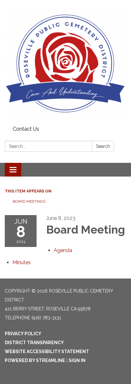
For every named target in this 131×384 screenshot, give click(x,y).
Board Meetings (29, 201)
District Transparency (34, 342)
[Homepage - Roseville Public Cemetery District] (65, 61)
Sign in (77, 360)
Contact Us (26, 129)
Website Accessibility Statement (47, 351)
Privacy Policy (23, 333)
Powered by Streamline (35, 360)
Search (103, 146)
